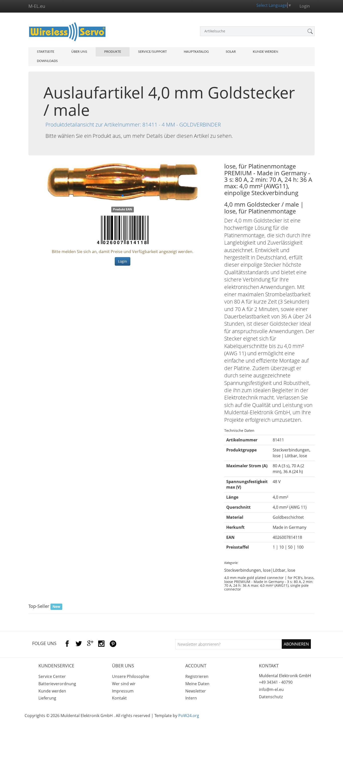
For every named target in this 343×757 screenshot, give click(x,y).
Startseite (45, 52)
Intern (191, 698)
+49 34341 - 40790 (276, 682)
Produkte (112, 52)
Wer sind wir (124, 683)
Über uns (79, 52)
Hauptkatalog (196, 52)
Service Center (52, 676)
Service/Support (152, 52)
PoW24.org (188, 715)
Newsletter (195, 691)
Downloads (47, 61)
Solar (231, 52)
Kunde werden (265, 52)
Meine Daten (197, 683)
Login (122, 261)
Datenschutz (271, 697)
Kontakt (119, 698)
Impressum (123, 691)
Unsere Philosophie (130, 676)
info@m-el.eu (271, 689)
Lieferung (47, 698)
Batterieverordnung (57, 683)
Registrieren (196, 676)
